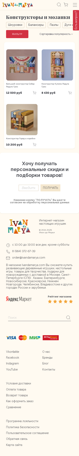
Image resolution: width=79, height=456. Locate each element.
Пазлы (54, 24)
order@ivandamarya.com (28, 257)
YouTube (12, 369)
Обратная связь (16, 438)
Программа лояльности (22, 421)
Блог (45, 363)
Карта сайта (14, 445)
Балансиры (36, 24)
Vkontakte (12, 351)
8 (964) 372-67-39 (23, 251)
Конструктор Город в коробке (20, 138)
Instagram (12, 363)
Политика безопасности (22, 427)
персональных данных (55, 202)
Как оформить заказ (19, 401)
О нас (46, 351)
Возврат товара (17, 395)
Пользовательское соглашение (27, 433)
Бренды (47, 357)
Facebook (12, 357)
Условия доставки (18, 383)
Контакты (48, 369)
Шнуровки (15, 24)
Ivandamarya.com (33, 265)
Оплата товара (16, 389)
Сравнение (13, 407)
